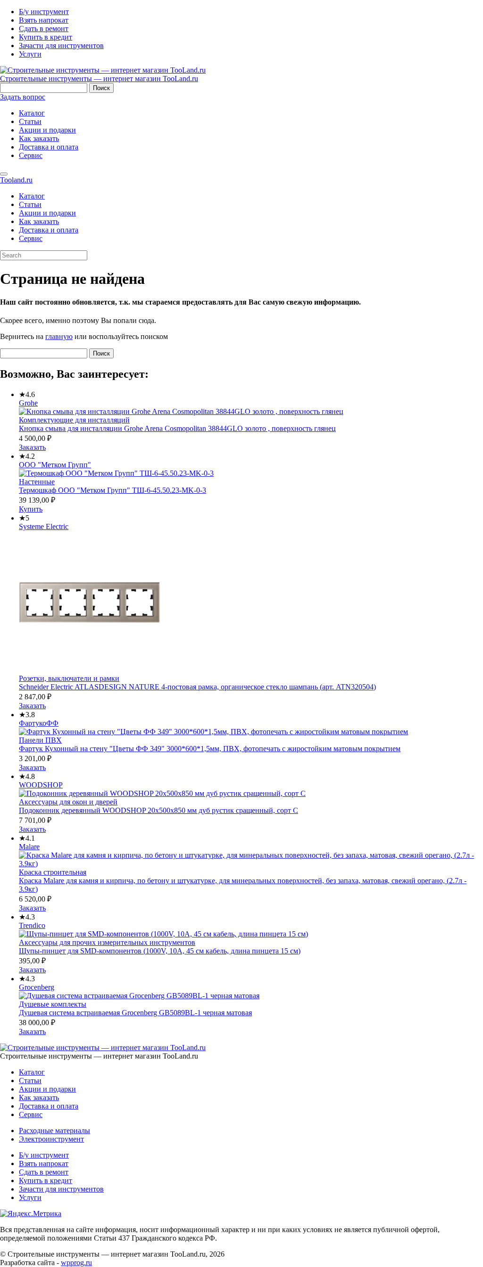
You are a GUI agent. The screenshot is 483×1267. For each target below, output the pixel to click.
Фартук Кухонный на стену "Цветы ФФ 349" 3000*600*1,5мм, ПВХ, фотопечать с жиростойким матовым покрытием (209, 749)
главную (59, 336)
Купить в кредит (45, 37)
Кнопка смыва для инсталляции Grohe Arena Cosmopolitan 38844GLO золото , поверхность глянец (177, 428)
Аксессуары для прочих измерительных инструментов (107, 942)
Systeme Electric (43, 526)
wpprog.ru (76, 1263)
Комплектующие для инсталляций (74, 420)
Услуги (30, 54)
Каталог (32, 113)
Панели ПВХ (40, 740)
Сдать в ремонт (43, 29)
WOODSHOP (41, 785)
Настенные (37, 482)
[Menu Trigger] (4, 174)
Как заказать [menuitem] (39, 221)
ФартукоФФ (38, 723)
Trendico (32, 925)
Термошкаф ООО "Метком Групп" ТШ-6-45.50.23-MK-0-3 (112, 490)
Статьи (30, 121)
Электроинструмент (51, 1139)
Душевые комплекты (52, 1004)
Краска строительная (52, 872)
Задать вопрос (22, 97)
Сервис (30, 155)
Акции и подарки (47, 130)
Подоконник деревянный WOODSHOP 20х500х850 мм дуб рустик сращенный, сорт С (158, 810)
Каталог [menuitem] (32, 196)
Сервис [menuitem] (30, 238)
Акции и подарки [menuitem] (47, 213)
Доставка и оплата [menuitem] (48, 230)
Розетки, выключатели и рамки (69, 678)
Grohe (28, 403)
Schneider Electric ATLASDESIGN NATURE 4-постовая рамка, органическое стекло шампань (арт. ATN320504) (197, 687)
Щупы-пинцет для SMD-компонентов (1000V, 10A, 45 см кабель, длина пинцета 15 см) (159, 951)
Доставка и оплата (48, 147)
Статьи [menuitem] (30, 204)
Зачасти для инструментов (61, 45)
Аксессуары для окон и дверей (68, 802)
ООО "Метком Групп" (55, 465)
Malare (29, 847)
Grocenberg (36, 987)
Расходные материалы (54, 1130)
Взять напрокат (43, 20)
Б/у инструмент (44, 12)
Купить (30, 509)
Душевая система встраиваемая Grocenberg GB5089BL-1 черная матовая (135, 1013)
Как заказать (39, 138)
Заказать (32, 447)
